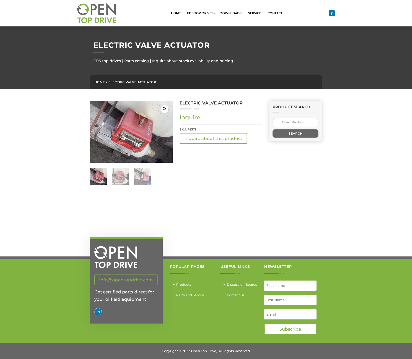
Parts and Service (190, 295)
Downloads (231, 13)
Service (254, 13)
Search (296, 133)
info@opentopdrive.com (126, 279)
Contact (275, 13)
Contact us (236, 295)
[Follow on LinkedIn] (332, 13)
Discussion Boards (242, 284)
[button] (164, 109)
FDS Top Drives (200, 13)
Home (176, 13)
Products (183, 284)
